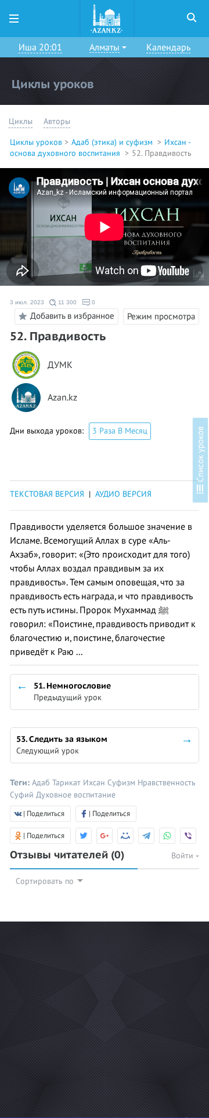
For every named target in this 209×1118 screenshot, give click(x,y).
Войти (183, 856)
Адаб (42, 783)
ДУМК (60, 365)
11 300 (66, 302)
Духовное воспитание (76, 795)
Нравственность (167, 783)
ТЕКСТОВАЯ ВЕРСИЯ (47, 494)
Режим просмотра (161, 316)
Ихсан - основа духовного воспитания (100, 147)
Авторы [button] (57, 121)
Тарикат (67, 783)
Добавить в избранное (72, 316)
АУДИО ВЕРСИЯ (123, 494)
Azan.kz (62, 398)
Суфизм (122, 783)
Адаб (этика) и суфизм (113, 142)
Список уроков (200, 456)
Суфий (23, 795)
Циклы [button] (21, 121)
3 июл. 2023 (27, 302)
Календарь (168, 47)
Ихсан (95, 783)
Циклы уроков (36, 142)
